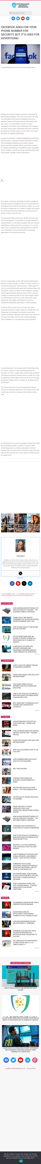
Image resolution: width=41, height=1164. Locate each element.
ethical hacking (22, 138)
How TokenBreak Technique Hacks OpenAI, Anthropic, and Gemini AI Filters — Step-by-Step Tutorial (25, 856)
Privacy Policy (31, 1068)
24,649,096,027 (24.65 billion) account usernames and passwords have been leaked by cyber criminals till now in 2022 (20, 1050)
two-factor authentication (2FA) (22, 595)
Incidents (22, 594)
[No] (39, 1158)
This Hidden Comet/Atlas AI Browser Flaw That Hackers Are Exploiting (25, 686)
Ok (21, 1161)
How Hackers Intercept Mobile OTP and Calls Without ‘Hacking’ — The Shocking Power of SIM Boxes (26, 610)
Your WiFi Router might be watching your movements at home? (24, 780)
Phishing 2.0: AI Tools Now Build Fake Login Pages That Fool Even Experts (25, 846)
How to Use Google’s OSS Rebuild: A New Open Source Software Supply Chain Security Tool (26, 695)
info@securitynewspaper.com (15, 1068)
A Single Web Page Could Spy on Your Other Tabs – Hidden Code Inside (24, 723)
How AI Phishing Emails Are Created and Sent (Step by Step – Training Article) (26, 732)
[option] (7, 522)
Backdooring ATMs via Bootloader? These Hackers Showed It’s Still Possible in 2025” (25, 913)
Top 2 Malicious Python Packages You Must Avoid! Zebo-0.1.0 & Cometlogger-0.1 (25, 942)
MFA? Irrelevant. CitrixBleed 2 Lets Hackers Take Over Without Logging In (25, 705)
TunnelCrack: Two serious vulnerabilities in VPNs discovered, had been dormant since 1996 (26, 619)
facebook (9, 595)
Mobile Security (29, 594)
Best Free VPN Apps (20, 768)
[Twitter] (20, 573)
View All (37, 654)
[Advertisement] (20, 91)
